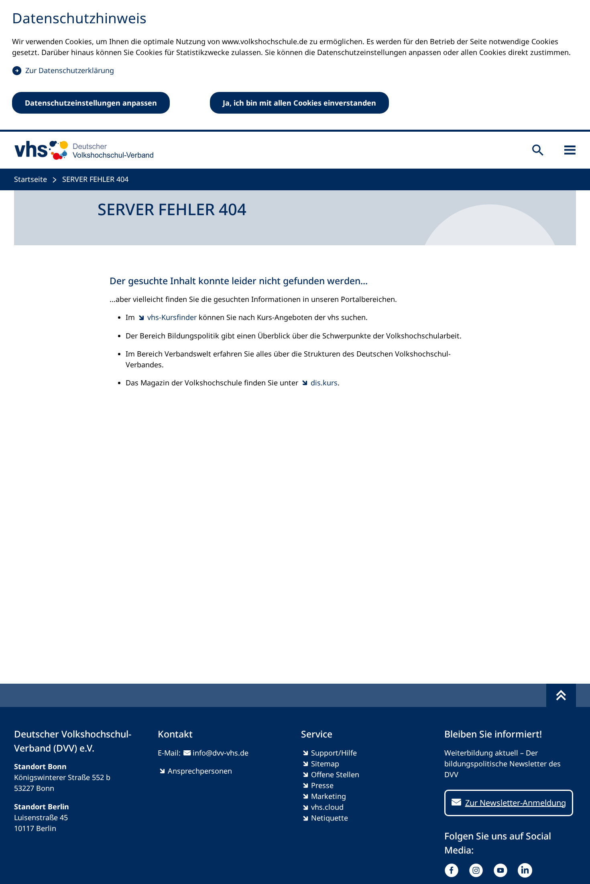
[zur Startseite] (81, 150)
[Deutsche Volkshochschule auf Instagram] (478, 870)
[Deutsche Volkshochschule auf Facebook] (453, 870)
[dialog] (295, 66)
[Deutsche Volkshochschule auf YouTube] (502, 870)
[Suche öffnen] (538, 150)
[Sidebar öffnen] (570, 150)
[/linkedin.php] (527, 870)
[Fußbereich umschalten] (561, 695)
